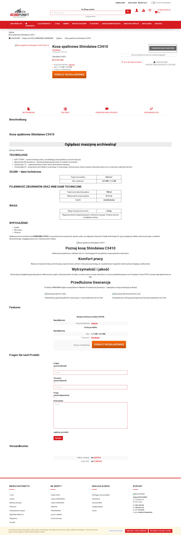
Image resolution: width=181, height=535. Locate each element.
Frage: (61, 394)
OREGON (53, 507)
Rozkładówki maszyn (17, 511)
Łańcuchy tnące (56, 518)
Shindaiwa (56, 50)
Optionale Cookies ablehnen (136, 531)
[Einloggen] (137, 10)
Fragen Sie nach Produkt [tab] (107, 113)
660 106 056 (139, 505)
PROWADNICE (55, 511)
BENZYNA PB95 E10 (17, 515)
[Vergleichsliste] (143, 10)
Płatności (13, 507)
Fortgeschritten (91, 16)
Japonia (71, 65)
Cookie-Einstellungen (116, 531)
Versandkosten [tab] (151, 113)
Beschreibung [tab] (29, 113)
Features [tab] (65, 113)
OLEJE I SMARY (56, 515)
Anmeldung (120, 3)
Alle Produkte (44, 24)
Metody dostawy (16, 503)
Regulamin (13, 518)
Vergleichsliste (97, 507)
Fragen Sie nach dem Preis (163, 48)
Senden (58, 438)
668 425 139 (139, 507)
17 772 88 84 (139, 510)
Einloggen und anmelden (101, 495)
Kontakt (12, 522)
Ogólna (59, 38)
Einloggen (132, 3)
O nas (12, 495)
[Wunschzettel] (150, 10)
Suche (94, 511)
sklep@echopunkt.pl (145, 512)
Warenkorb (96, 499)
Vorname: (60, 379)
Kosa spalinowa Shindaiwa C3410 (78, 38)
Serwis (12, 499)
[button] (144, 3)
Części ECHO (55, 495)
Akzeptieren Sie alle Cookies (160, 531)
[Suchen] (128, 12)
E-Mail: (60, 364)
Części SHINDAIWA (57, 499)
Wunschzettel (97, 503)
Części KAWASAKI (57, 503)
